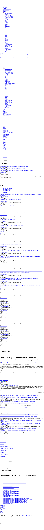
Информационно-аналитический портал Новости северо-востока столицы (17, 499)
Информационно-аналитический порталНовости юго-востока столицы (11, 492)
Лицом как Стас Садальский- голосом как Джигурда (10, 199)
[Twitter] (2, 381)
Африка (6, 30)
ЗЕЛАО (6, 43)
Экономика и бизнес (7, 9)
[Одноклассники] (3, 381)
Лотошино (7, 51)
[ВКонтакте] (1, 381)
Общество (5, 6)
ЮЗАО (6, 40)
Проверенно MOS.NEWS (8, 503)
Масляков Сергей (3, 302)
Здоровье (4, 8)
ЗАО (6, 36)
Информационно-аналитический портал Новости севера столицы (16, 479)
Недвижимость (8, 14)
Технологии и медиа (9, 17)
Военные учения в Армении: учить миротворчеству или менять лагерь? (14, 237)
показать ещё (3, 172)
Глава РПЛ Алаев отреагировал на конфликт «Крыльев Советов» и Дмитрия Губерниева (17, 430)
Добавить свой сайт (41, 182)
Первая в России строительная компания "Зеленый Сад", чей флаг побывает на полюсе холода (19, 250)
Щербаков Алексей (4, 196)
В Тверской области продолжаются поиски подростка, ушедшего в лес (14, 166)
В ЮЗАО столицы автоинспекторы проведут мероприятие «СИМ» (13, 409)
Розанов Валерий (3, 201)
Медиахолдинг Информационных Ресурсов (22, 54)
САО (6, 34)
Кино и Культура (8, 13)
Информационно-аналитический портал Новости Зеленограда (15, 500)
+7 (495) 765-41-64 (12, 518)
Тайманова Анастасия (4, 306)
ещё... (4, 12)
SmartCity (4, 3)
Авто (6, 21)
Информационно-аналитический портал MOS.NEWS (13, 477)
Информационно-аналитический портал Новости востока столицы (16, 498)
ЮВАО (6, 39)
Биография (7, 31)
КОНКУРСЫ (7, 26)
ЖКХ (6, 20)
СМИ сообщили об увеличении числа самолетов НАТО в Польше (13, 168)
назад (1, 353)
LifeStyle (6, 23)
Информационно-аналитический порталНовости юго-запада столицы (11, 488)
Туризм (6, 19)
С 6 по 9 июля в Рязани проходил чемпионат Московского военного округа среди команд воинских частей (21, 231)
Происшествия (6, 10)
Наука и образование (9, 16)
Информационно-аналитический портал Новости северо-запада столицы (17, 480)
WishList (6, 24)
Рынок (6, 18)
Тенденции (5, 7)
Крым (6, 47)
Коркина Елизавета (4, 318)
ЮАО (6, 35)
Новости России (8, 28)
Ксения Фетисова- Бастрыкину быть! (7, 219)
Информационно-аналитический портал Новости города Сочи (15, 502)
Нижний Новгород (8, 46)
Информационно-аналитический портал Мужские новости (14, 483)
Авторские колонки (9, 54)
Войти (1, 53)
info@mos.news (19, 518)
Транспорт (5, 11)
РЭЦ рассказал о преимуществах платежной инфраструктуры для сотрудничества (16, 170)
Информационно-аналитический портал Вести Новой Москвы (15, 501)
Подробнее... (2, 180)
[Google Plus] (6, 381)
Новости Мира (8, 29)
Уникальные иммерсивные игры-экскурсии (9, 175)
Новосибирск (7, 45)
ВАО (6, 42)
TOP (6, 50)
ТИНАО (6, 37)
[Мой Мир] (5, 381)
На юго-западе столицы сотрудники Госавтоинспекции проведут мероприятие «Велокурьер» (18, 397)
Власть (4, 4)
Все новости (2, 54)
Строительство (8, 15)
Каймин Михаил (3, 298)
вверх (1, 382)
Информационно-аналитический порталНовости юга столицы (11, 490)
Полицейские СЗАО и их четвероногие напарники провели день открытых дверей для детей (18, 416)
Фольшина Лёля (3, 314)
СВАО (6, 38)
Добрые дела (7, 25)
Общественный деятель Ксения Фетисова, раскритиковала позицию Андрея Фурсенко (17, 205)
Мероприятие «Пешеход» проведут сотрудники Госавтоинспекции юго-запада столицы (17, 403)
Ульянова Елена (3, 310)
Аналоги (6, 48)
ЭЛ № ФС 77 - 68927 (26, 515)
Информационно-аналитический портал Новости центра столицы (16, 478)
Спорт (6, 22)
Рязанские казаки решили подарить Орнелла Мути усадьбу (11, 225)
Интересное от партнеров (10, 27)
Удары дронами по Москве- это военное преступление (11, 244)
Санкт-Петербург (8, 44)
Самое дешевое (8, 49)
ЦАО (6, 88)
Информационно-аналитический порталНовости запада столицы (11, 486)
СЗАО (6, 41)
